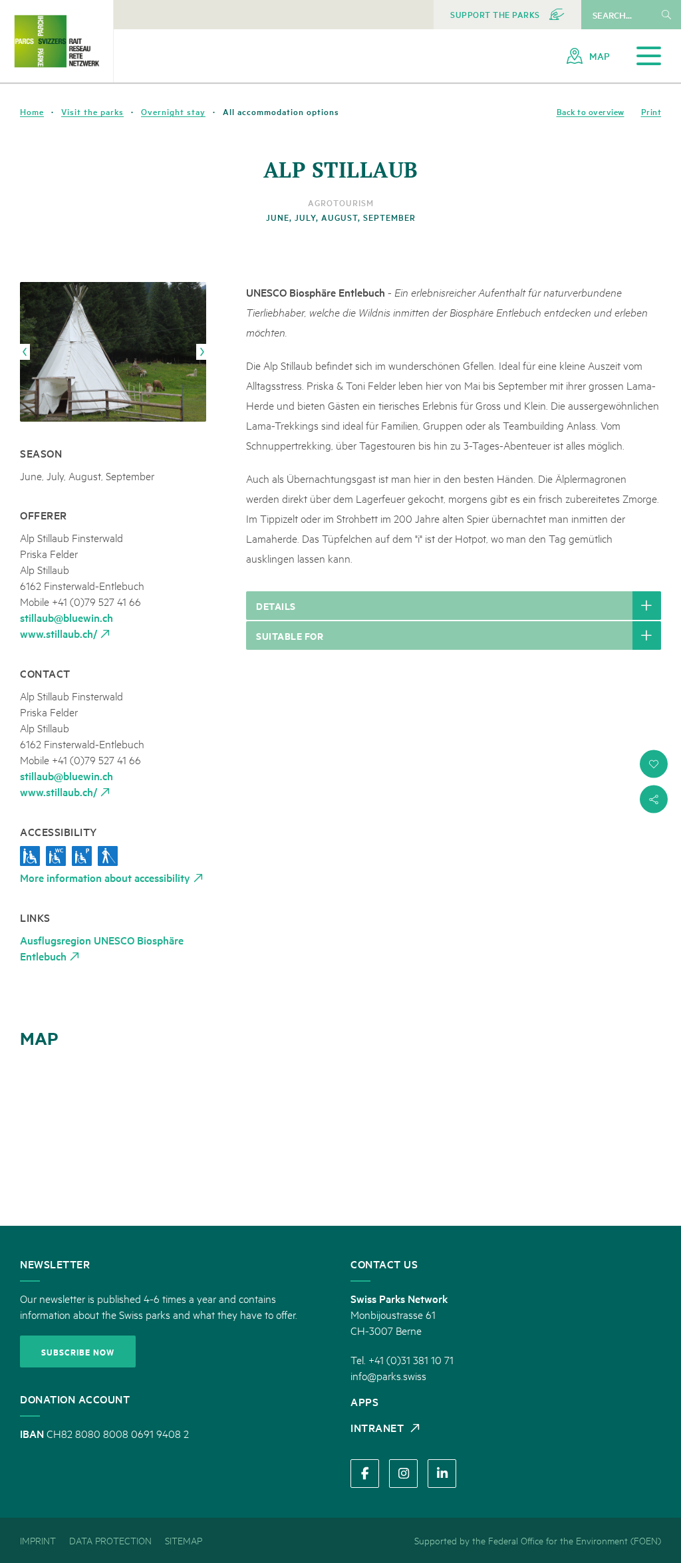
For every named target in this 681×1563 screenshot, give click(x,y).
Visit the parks (92, 112)
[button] (654, 764)
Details (276, 606)
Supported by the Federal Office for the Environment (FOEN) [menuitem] (537, 1540)
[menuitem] (507, 14)
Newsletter (55, 1263)
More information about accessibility (105, 877)
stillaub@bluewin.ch (66, 617)
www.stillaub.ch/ (58, 633)
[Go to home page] (56, 41)
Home (32, 112)
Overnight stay (173, 112)
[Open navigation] (648, 56)
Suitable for (289, 635)
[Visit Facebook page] (364, 1473)
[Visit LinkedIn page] (442, 1473)
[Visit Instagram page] (403, 1473)
